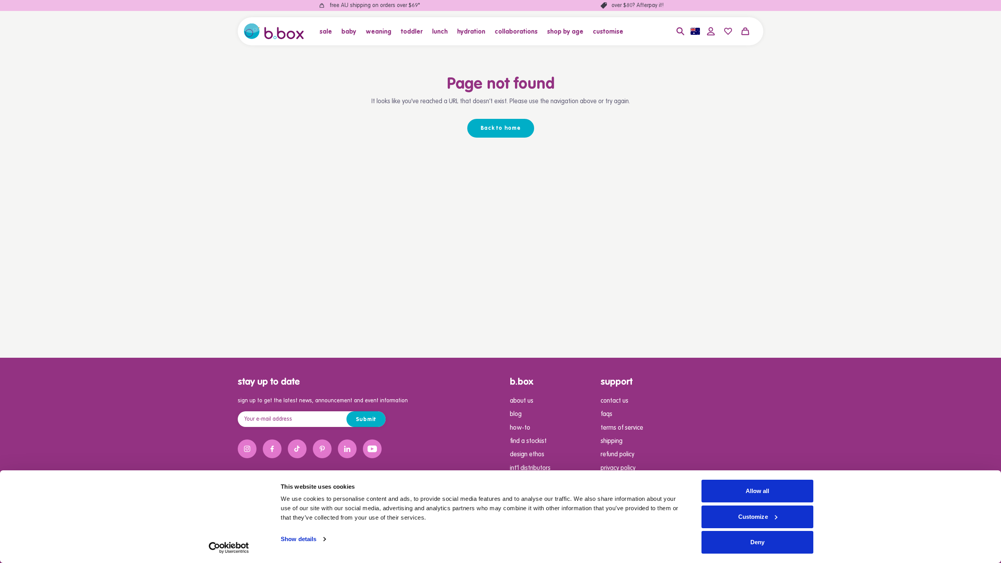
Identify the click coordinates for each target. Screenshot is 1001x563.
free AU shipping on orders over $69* (375, 5)
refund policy (617, 455)
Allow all (758, 491)
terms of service (622, 428)
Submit (366, 419)
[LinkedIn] (347, 448)
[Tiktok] (297, 448)
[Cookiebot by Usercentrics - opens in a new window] (229, 548)
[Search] (680, 31)
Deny (757, 542)
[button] (328, 31)
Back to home (501, 128)
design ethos (527, 455)
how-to (520, 428)
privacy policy (618, 468)
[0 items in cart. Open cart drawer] (745, 31)
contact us (614, 401)
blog (516, 414)
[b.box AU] (274, 31)
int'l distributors (530, 468)
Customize (753, 516)
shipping (611, 441)
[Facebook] (272, 448)
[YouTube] (372, 448)
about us (521, 401)
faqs (606, 414)
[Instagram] (247, 448)
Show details (298, 539)
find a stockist (528, 441)
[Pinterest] (322, 448)
